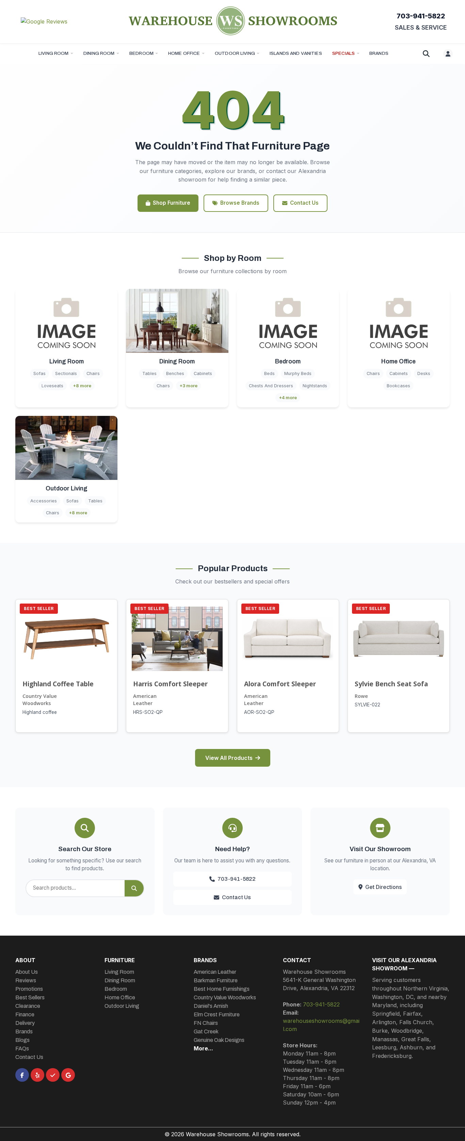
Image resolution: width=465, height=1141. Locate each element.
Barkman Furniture (216, 980)
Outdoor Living (235, 53)
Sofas (39, 373)
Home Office (184, 53)
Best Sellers (30, 997)
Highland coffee (39, 712)
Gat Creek (206, 1031)
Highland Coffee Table (58, 683)
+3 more (188, 385)
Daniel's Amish (211, 1006)
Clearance (27, 1006)
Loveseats (52, 385)
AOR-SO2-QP (259, 712)
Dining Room (99, 53)
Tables (149, 373)
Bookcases (398, 385)
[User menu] (448, 54)
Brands (24, 1031)
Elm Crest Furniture (217, 1014)
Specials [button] (343, 53)
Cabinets (203, 373)
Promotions (29, 989)
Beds (269, 373)
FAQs (22, 1048)
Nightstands (315, 385)
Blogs (22, 1040)
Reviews (25, 980)
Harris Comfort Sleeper (170, 683)
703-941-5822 (421, 16)
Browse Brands (239, 203)
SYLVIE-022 (367, 704)
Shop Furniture (171, 203)
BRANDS (378, 53)
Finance (24, 1014)
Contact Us (304, 203)
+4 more (288, 397)
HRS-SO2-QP (148, 712)
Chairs (93, 373)
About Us (26, 972)
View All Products (229, 757)
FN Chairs (206, 1023)
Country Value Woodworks (39, 700)
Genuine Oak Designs (219, 1040)
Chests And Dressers (271, 385)
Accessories (43, 500)
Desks (423, 373)
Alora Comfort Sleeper (280, 683)
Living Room (53, 53)
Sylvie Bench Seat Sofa (391, 683)
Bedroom (141, 53)
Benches (175, 373)
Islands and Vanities (296, 53)
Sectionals (66, 373)
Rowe (361, 696)
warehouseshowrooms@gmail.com (321, 1024)
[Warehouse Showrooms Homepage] (232, 20)
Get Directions (383, 887)
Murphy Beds (297, 373)
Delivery (25, 1023)
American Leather (145, 700)
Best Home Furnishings (222, 989)
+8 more (82, 385)
